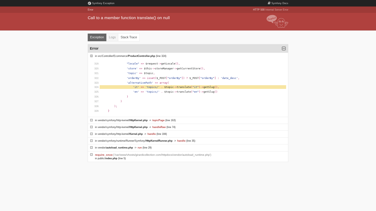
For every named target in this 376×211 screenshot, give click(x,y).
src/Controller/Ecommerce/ (126, 56)
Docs (279, 3)
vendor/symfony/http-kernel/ (123, 120)
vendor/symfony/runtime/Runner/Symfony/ (135, 140)
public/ (107, 158)
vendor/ (115, 147)
